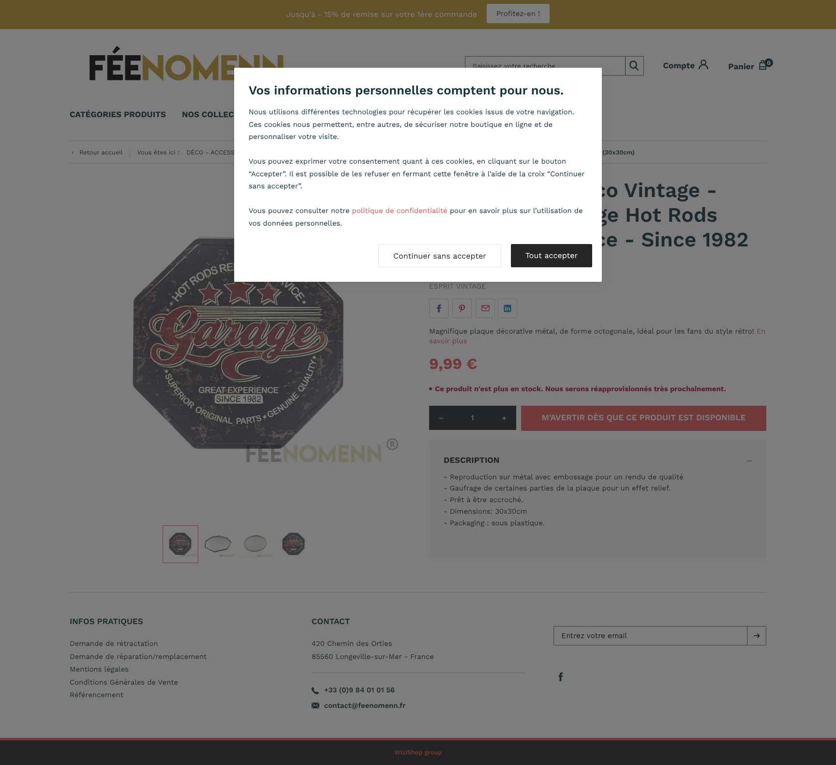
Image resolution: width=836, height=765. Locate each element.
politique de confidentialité (400, 210)
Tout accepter (551, 255)
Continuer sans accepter (439, 255)
